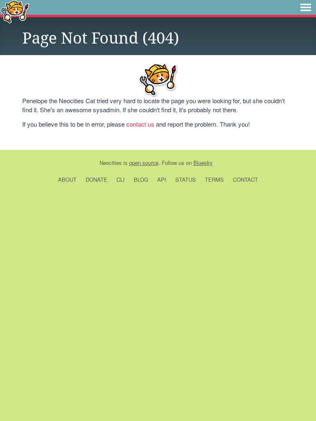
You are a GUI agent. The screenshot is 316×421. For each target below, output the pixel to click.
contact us (140, 124)
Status (185, 179)
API (161, 179)
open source (143, 163)
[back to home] (15, 11)
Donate (96, 179)
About (67, 179)
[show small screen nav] (305, 7)
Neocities (111, 163)
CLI (120, 179)
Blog (141, 179)
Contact (245, 179)
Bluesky (203, 163)
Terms (214, 179)
